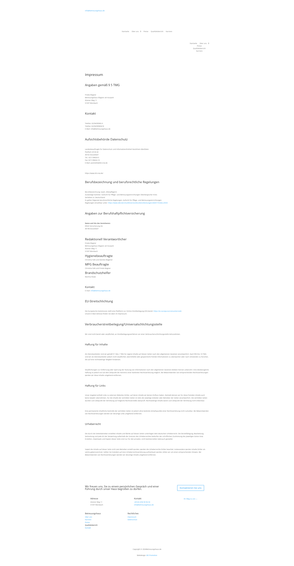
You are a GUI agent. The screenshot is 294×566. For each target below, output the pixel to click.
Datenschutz (132, 519)
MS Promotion (151, 555)
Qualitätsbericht (157, 31)
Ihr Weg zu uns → (190, 499)
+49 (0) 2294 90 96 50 (142, 502)
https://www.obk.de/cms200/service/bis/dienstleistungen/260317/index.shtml (138, 203)
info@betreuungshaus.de (95, 11)
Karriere (169, 31)
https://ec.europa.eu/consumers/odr (168, 311)
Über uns (135, 31)
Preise (146, 31)
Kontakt (202, 33)
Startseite (125, 31)
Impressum (132, 517)
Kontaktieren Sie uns (191, 487)
